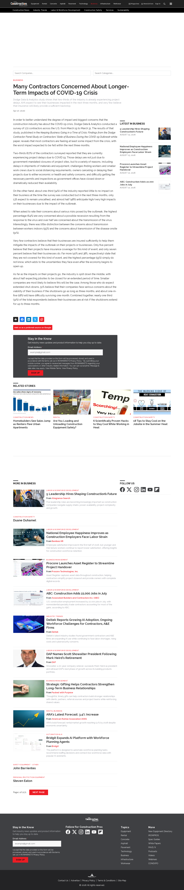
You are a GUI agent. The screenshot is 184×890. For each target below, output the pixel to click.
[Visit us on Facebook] (122, 489)
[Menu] (170, 3)
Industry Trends (54, 616)
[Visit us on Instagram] (136, 489)
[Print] (15, 319)
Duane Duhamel (24, 520)
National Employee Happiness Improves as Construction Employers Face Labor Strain (136, 149)
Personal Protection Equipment (29, 777)
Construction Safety (104, 417)
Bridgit (55, 746)
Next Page (39, 792)
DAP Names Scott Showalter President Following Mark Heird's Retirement (81, 656)
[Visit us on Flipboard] (156, 489)
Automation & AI (54, 734)
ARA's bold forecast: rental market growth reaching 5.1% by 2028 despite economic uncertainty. (81, 724)
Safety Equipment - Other (25, 765)
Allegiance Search (61, 498)
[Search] (164, 3)
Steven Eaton (22, 781)
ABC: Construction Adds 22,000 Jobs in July (137, 183)
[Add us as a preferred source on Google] (41, 319)
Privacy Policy (72, 368)
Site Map (122, 880)
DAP (54, 662)
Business (18, 80)
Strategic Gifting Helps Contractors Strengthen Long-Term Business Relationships (80, 686)
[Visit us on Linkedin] (143, 489)
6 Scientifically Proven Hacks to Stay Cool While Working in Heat (111, 424)
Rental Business (54, 711)
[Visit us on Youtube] (150, 489)
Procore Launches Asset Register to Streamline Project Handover (136, 167)
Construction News (23, 417)
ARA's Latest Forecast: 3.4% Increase (72, 714)
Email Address (35, 347)
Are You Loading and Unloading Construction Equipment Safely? (67, 424)
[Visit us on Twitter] (129, 489)
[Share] (22, 319)
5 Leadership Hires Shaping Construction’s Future (134, 130)
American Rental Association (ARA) (69, 719)
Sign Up (35, 373)
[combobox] (52, 73)
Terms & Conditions (107, 880)
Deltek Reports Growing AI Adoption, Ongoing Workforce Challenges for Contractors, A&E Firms (79, 623)
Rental (56, 417)
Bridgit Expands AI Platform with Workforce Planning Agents (77, 740)
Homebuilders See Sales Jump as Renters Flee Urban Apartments (31, 424)
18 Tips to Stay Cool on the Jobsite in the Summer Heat (150, 422)
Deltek (55, 632)
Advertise (75, 880)
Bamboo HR (57, 541)
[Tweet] (35, 319)
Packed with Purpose (62, 692)
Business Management (57, 560)
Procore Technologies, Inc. (65, 571)
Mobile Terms (55, 368)
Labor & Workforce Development (62, 490)
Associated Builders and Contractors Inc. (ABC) (75, 598)
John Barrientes (24, 768)
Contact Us (63, 880)
